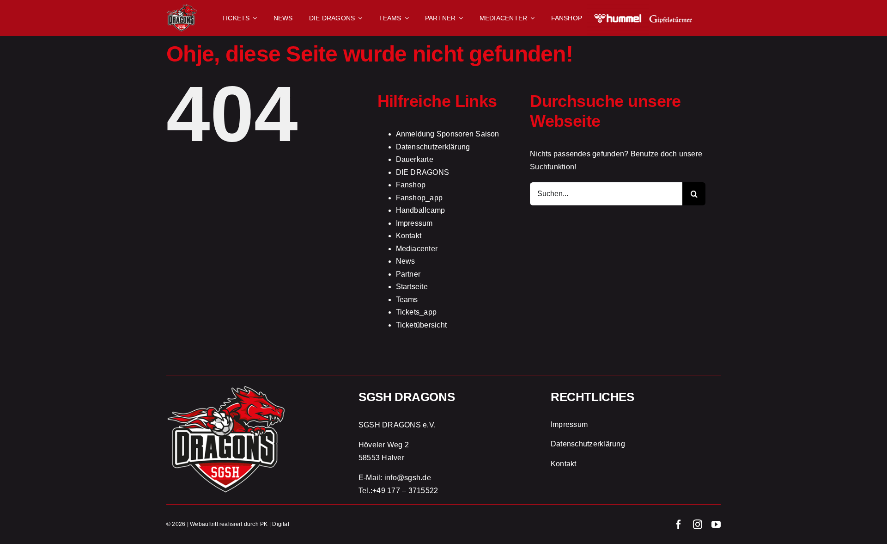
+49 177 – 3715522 (405, 491)
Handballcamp (420, 210)
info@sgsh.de (407, 478)
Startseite (412, 287)
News (405, 261)
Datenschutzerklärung (433, 147)
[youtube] (716, 524)
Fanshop (411, 185)
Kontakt (409, 236)
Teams (407, 299)
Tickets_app (416, 312)
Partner (408, 274)
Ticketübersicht (421, 325)
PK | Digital (274, 524)
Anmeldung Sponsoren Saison (447, 134)
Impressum (414, 223)
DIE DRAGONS (423, 172)
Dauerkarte (414, 159)
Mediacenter (417, 249)
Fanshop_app (419, 198)
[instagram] (697, 524)
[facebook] (678, 524)
